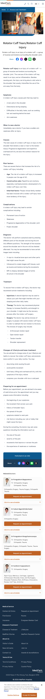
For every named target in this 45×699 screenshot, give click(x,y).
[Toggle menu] (43, 4)
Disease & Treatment (10, 629)
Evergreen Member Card (29, 620)
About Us (24, 643)
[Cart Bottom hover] (32, 4)
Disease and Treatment (18, 10)
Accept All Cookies (29, 695)
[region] (22, 690)
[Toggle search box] (28, 4)
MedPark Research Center (30, 634)
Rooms (23, 616)
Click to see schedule (12, 502)
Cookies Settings (13, 695)
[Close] (41, 685)
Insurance (6, 620)
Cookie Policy (26, 666)
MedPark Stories (9, 634)
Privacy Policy (26, 662)
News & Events (8, 648)
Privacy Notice (8, 666)
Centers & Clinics (9, 611)
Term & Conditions (9, 662)
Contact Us (7, 652)
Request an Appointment (22, 496)
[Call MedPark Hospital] (25, 4)
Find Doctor (7, 616)
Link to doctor (8, 478)
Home (4, 10)
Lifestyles (24, 629)
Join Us (24, 648)
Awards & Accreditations (30, 652)
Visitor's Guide (8, 643)
